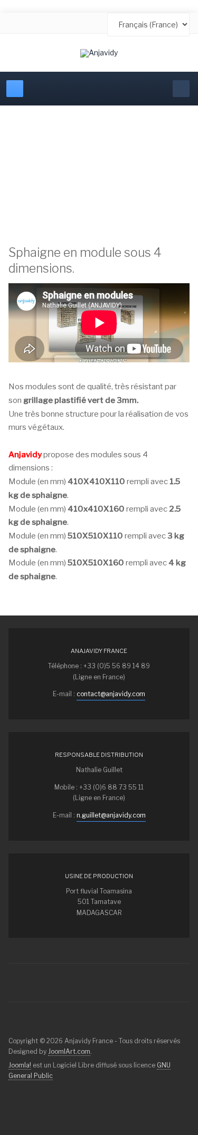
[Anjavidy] (99, 53)
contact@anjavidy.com (111, 694)
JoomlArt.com (69, 1051)
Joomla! (19, 1065)
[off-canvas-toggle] (14, 88)
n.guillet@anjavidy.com (111, 815)
